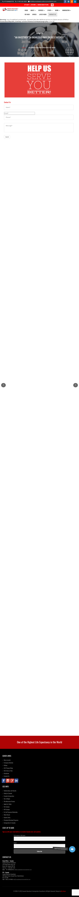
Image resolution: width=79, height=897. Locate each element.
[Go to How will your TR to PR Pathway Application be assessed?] (39, 490)
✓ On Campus (6, 807)
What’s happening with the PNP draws (15, 642)
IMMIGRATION (42, 5)
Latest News (42, 14)
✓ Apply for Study (6, 804)
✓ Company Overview (7, 763)
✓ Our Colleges (6, 799)
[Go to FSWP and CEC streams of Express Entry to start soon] (39, 181)
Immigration (66, 10)
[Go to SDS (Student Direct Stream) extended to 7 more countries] (39, 364)
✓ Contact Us (5, 776)
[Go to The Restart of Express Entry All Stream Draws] (39, 718)
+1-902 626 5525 (22, 1)
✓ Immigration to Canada (8, 823)
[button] (72, 849)
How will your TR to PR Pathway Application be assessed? (21, 518)
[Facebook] (65, 1)
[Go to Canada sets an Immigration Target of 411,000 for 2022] (39, 257)
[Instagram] (68, 1)
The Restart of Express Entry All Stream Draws (18, 722)
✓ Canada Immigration (8, 796)
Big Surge (63, 891)
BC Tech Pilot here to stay (12, 454)
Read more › (8, 223)
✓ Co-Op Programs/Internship (9, 812)
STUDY (26, 5)
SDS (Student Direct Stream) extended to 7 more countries (22, 390)
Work (57, 10)
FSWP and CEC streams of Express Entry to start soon (20, 215)
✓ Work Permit (6, 815)
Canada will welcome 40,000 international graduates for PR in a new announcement (29, 578)
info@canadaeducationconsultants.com (42, 1)
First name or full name (19, 835)
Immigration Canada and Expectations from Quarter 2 (20, 706)
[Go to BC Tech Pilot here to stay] (39, 426)
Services (41, 10)
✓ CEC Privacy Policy (7, 768)
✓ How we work (6, 760)
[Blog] (71, 1)
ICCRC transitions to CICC (12, 330)
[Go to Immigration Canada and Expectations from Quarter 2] (39, 678)
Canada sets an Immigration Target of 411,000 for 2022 (21, 291)
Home (26, 10)
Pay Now (27, 14)
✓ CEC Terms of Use (7, 771)
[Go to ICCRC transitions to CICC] (39, 315)
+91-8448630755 (9, 1)
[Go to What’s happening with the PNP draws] (39, 614)
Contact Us (52, 14)
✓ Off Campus (6, 809)
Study (49, 10)
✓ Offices (4, 765)
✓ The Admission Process (8, 801)
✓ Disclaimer (5, 773)
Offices (34, 14)
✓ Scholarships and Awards (9, 791)
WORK (33, 5)
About (33, 10)
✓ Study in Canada (7, 793)
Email (15, 843)
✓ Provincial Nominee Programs (10, 820)
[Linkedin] (75, 1)
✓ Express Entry (6, 817)
